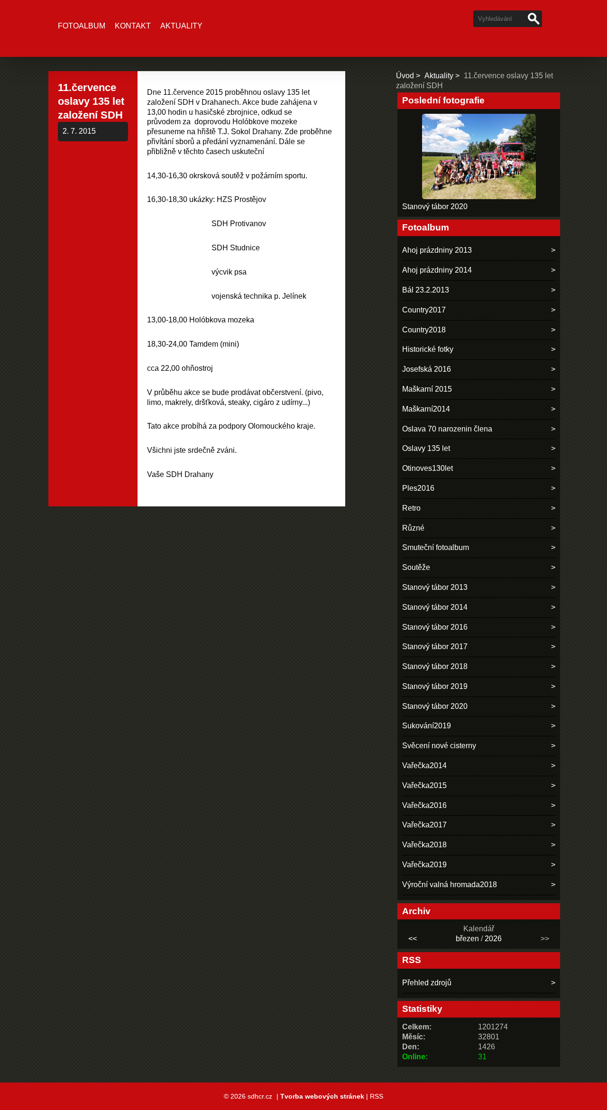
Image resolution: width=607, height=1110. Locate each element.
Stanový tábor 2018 (435, 666)
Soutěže (416, 567)
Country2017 (424, 310)
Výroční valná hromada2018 (449, 885)
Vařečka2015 (424, 785)
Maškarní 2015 (427, 389)
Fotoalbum (81, 26)
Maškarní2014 (426, 409)
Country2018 (424, 330)
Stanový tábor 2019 (435, 686)
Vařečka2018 (424, 845)
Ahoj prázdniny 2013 (437, 250)
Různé (413, 528)
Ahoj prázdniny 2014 (437, 270)
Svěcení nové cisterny (439, 746)
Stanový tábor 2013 (435, 587)
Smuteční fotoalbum (435, 547)
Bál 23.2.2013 (425, 290)
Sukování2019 (426, 726)
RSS (376, 1096)
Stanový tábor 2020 (435, 206)
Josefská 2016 (426, 369)
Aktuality (181, 26)
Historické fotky (427, 349)
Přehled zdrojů (426, 983)
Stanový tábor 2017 (435, 646)
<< (412, 939)
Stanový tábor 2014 (435, 607)
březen (467, 939)
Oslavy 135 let (426, 448)
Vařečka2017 (424, 825)
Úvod (405, 76)
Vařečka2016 (424, 805)
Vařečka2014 (424, 765)
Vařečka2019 (424, 865)
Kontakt (133, 26)
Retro (411, 508)
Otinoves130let (427, 468)
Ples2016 (418, 488)
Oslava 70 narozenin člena (447, 429)
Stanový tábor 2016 (435, 627)
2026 (493, 939)
